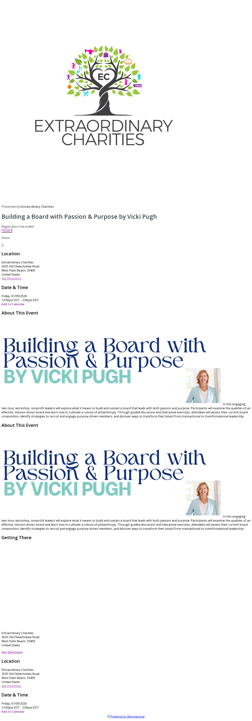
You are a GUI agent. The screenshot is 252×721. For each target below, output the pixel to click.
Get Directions (11, 278)
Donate (7, 230)
